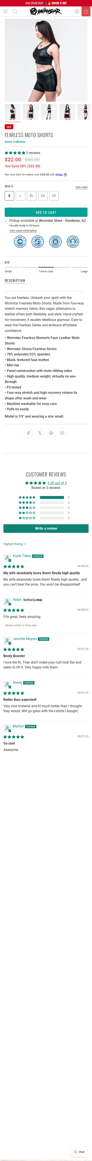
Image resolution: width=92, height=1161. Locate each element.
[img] (13, 567)
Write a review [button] (46, 528)
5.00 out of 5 (57, 483)
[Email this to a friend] (62, 433)
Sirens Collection (15, 141)
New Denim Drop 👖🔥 (46, 3)
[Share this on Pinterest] (51, 433)
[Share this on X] (40, 433)
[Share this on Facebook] (28, 433)
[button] (15, 153)
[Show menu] (5, 11)
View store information (23, 230)
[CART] (86, 11)
